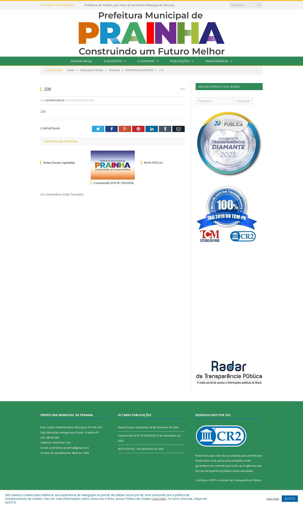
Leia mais (159, 498)
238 (42, 111)
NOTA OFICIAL (153, 162)
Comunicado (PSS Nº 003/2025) (114, 183)
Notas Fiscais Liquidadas (59, 162)
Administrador (55, 100)
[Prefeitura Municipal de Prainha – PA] (152, 32)
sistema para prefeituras (246, 455)
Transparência (216, 61)
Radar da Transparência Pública (241, 480)
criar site (220, 455)
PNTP (212, 480)
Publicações (179, 61)
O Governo (146, 61)
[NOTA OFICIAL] (163, 155)
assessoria (224, 460)
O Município (113, 61)
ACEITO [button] (290, 498)
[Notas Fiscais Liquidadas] (62, 155)
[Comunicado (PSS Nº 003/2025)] (113, 165)
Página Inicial (82, 61)
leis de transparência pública (213, 471)
